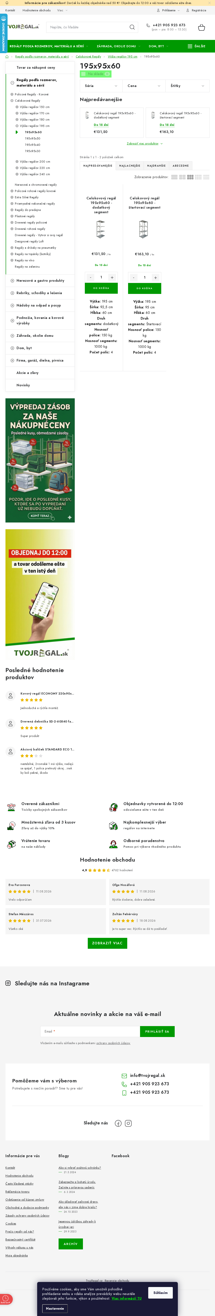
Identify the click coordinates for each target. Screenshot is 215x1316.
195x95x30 (33, 151)
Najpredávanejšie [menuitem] (97, 166)
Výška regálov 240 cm (35, 174)
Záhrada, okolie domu (35, 335)
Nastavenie (55, 1308)
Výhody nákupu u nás (19, 1247)
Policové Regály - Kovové (32, 94)
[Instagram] (128, 1123)
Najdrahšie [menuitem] (156, 166)
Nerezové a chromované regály (36, 185)
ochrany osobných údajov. (113, 1043)
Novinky (23, 385)
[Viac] (197, 46)
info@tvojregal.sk (147, 1076)
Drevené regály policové (31, 222)
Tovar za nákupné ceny (36, 67)
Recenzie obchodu (117, 1281)
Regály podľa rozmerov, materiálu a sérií (37, 83)
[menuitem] (48, 46)
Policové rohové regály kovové (35, 191)
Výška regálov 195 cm (35, 126)
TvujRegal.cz (94, 1281)
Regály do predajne (28, 210)
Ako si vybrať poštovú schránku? (80, 1168)
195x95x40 (33, 145)
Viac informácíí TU (127, 1298)
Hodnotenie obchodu (37, 10)
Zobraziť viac (107, 943)
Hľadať (132, 27)
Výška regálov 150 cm (35, 107)
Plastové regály (25, 216)
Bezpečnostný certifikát (20, 1239)
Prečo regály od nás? (19, 1231)
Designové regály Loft (29, 241)
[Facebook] (118, 1123)
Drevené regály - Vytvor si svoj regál (39, 235)
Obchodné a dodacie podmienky (27, 1207)
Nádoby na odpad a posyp (39, 305)
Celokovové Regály (27, 101)
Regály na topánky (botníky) (33, 254)
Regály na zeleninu (27, 267)
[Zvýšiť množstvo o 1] (112, 277)
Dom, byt (24, 348)
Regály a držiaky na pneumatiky (35, 248)
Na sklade (98, 73)
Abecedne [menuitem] (181, 166)
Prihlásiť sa (157, 1031)
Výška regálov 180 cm (35, 119)
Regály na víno (24, 260)
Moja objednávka (16, 1255)
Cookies (10, 1223)
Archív (71, 1244)
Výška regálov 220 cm (35, 168)
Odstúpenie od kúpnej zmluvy (24, 1200)
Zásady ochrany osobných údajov (27, 1215)
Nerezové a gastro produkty (40, 280)
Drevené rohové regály (30, 229)
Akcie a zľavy (28, 372)
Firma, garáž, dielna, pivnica (40, 360)
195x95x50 (33, 138)
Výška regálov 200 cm (35, 161)
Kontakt (10, 10)
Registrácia (199, 10)
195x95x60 (33, 132)
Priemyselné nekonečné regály (35, 203)
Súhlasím (160, 1292)
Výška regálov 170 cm (34, 113)
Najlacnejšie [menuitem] (129, 166)
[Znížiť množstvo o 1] (90, 277)
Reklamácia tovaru (17, 1192)
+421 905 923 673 (169, 25)
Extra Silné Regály (26, 197)
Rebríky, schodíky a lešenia (39, 293)
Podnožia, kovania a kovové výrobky (40, 320)
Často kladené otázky (19, 1184)
